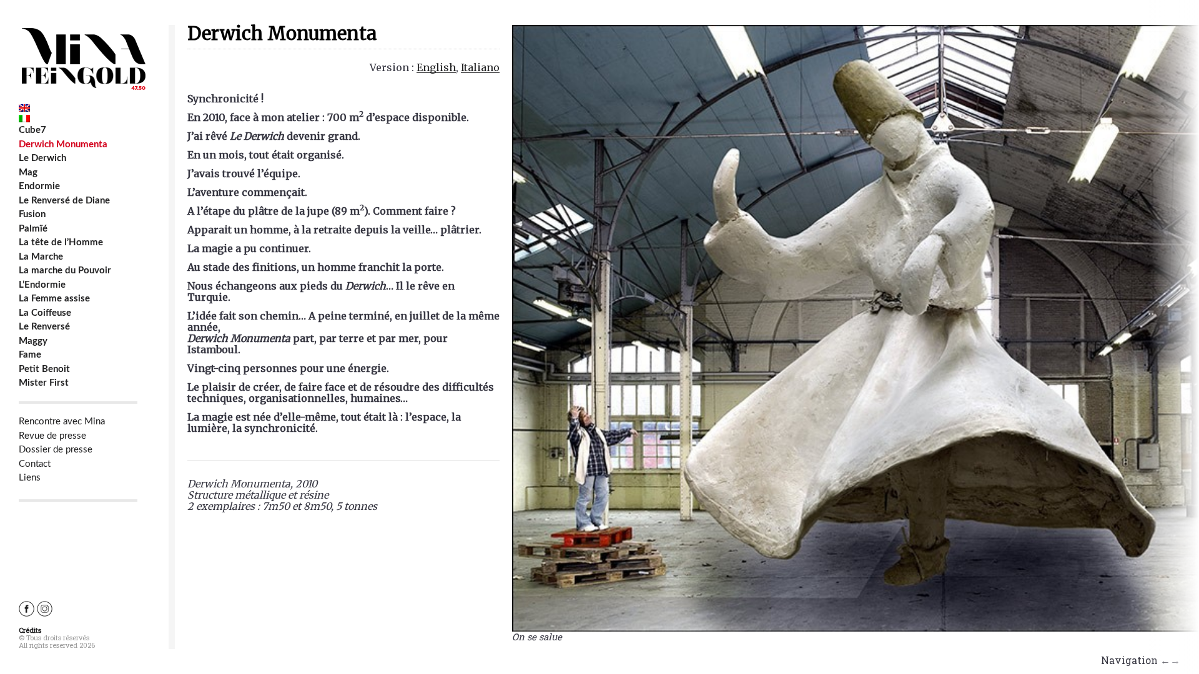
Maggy (33, 341)
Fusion (32, 214)
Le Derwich (42, 158)
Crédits (30, 630)
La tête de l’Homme (61, 242)
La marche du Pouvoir (65, 270)
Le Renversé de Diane (64, 200)
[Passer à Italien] (78, 118)
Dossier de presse (55, 449)
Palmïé (33, 228)
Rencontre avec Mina (62, 421)
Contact (35, 464)
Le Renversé (44, 326)
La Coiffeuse (45, 313)
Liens (30, 477)
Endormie (39, 186)
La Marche (41, 256)
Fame (30, 354)
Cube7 (32, 130)
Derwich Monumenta (63, 144)
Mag (28, 172)
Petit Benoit (44, 369)
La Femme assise (54, 298)
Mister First (44, 383)
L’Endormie (42, 285)
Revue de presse (52, 436)
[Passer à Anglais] (78, 108)
